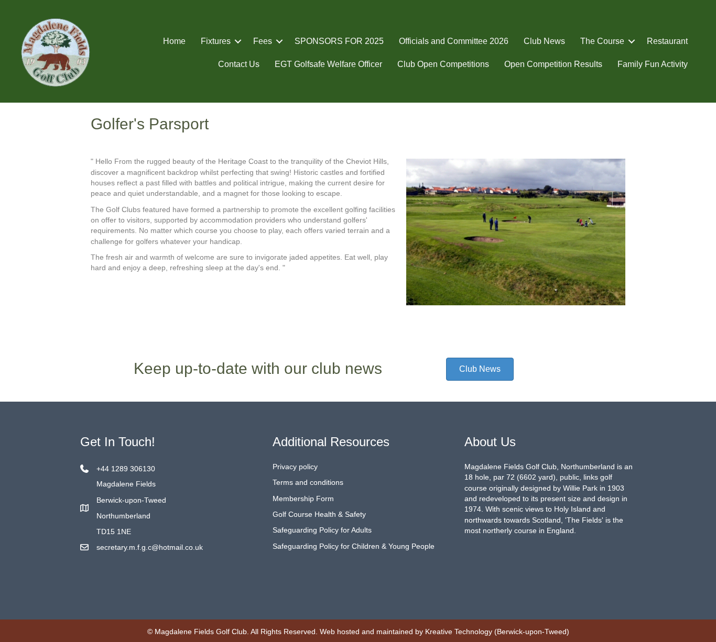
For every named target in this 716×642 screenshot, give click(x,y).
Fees (262, 41)
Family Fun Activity (652, 64)
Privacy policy (295, 466)
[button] (238, 41)
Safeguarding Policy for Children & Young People (354, 546)
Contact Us (238, 64)
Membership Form (303, 498)
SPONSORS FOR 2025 (339, 41)
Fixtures (216, 41)
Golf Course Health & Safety (319, 514)
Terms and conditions (308, 482)
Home (174, 41)
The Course (602, 41)
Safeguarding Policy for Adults (322, 530)
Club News (544, 41)
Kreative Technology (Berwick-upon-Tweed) (497, 631)
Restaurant (667, 41)
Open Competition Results (553, 64)
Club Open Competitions (443, 64)
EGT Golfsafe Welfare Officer (328, 64)
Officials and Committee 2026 (453, 41)
